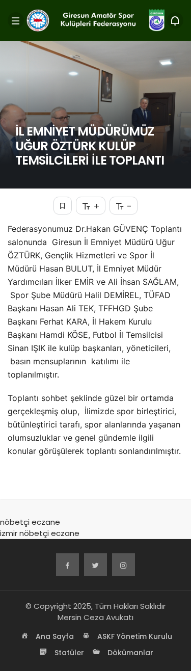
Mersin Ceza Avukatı (95, 617)
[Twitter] (95, 564)
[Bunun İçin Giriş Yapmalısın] (62, 205)
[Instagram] (123, 564)
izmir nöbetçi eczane (39, 533)
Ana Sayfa (54, 636)
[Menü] (16, 20)
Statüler (68, 653)
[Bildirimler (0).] (175, 20)
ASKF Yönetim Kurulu (133, 636)
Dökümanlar (129, 653)
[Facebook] (67, 564)
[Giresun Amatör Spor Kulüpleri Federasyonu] (95, 19)
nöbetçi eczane (30, 522)
